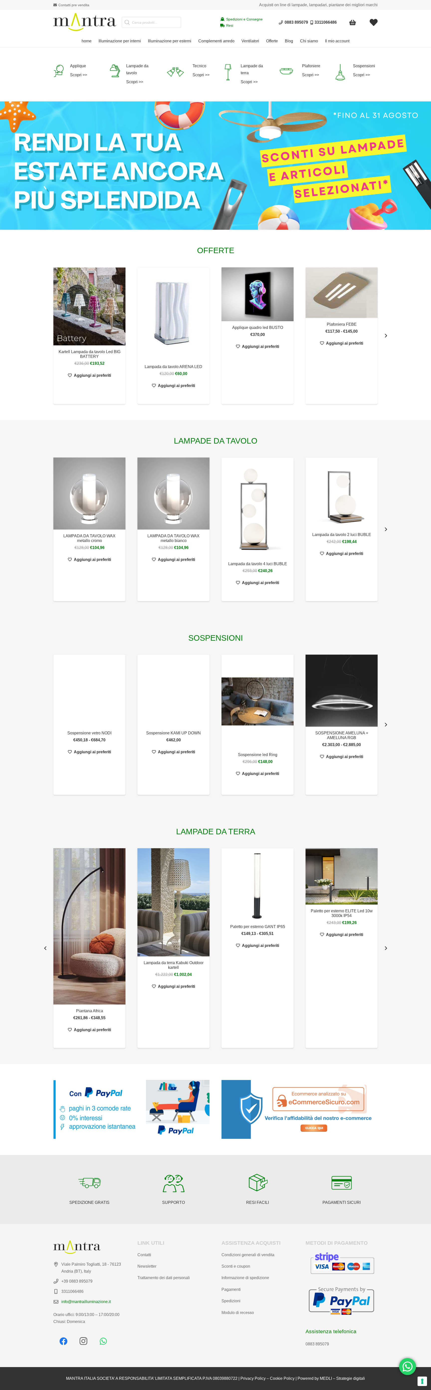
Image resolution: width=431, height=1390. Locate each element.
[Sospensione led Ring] (257, 701)
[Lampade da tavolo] (117, 70)
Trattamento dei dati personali (163, 1278)
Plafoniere (311, 66)
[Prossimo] (386, 335)
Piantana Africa (89, 1011)
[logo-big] (84, 22)
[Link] (374, 22)
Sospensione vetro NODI (89, 733)
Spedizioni (230, 1301)
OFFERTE (215, 250)
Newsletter (146, 1266)
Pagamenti (231, 1289)
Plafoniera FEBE (342, 324)
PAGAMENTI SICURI (342, 1202)
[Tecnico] (179, 72)
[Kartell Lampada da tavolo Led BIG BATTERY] (89, 306)
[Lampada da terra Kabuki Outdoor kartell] (173, 902)
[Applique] (61, 70)
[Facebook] (63, 1341)
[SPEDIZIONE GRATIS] (90, 1183)
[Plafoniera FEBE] (342, 292)
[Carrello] (352, 22)
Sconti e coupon (235, 1266)
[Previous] (45, 948)
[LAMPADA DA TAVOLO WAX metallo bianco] (173, 494)
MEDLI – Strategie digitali (342, 1378)
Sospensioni (364, 66)
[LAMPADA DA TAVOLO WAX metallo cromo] (89, 494)
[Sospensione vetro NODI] (89, 691)
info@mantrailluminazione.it (86, 1302)
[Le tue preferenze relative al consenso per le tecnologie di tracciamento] (422, 1381)
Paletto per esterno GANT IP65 (257, 927)
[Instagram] (83, 1341)
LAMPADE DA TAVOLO (215, 440)
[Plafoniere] (290, 71)
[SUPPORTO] (174, 1183)
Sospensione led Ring (257, 755)
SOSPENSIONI (215, 637)
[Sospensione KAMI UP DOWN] (173, 691)
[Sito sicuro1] (299, 1109)
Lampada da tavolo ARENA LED (173, 367)
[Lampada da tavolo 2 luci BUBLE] (342, 493)
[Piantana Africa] (89, 926)
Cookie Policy (282, 1378)
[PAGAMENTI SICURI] (342, 1183)
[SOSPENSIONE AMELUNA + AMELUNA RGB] (342, 691)
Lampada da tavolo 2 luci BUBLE (341, 535)
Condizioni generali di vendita (247, 1255)
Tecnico (199, 66)
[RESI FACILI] (258, 1183)
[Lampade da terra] (231, 72)
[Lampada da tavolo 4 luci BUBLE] (257, 507)
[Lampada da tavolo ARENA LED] (173, 313)
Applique (78, 66)
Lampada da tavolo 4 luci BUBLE (257, 564)
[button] (143, 41)
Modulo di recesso (237, 1313)
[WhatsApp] (103, 1341)
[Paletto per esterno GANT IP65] (257, 884)
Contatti (144, 1255)
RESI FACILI (257, 1202)
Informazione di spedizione (245, 1278)
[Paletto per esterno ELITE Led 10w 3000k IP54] (342, 876)
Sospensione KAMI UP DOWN (173, 733)
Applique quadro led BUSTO (257, 327)
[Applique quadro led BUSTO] (257, 294)
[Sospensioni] (343, 72)
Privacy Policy (253, 1378)
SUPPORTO (173, 1202)
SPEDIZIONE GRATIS (89, 1202)
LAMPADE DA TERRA (215, 831)
